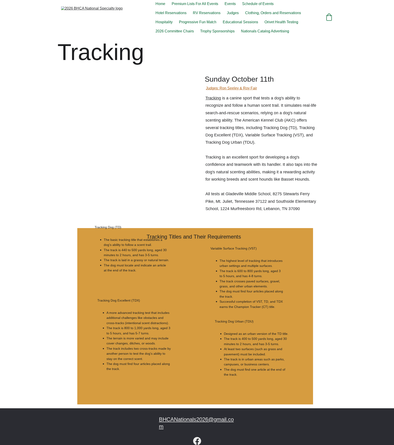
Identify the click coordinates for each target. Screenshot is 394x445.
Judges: (213, 88)
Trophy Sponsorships (217, 31)
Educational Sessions (240, 22)
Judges (233, 13)
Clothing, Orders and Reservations (273, 13)
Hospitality (164, 22)
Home (160, 4)
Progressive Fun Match (197, 22)
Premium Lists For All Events (195, 4)
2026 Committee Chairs (175, 31)
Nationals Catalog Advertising (265, 31)
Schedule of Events (258, 4)
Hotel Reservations (171, 13)
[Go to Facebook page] (197, 441)
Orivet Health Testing (281, 22)
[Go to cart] (329, 17)
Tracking (213, 98)
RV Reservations (206, 13)
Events (230, 4)
